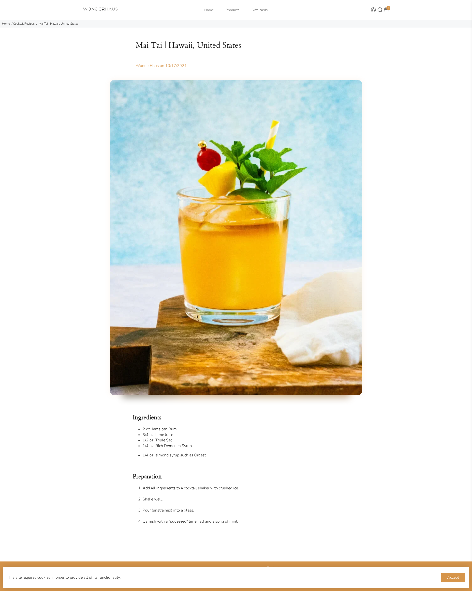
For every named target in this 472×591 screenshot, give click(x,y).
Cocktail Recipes (24, 24)
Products (232, 10)
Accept (453, 577)
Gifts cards (259, 10)
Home (209, 10)
